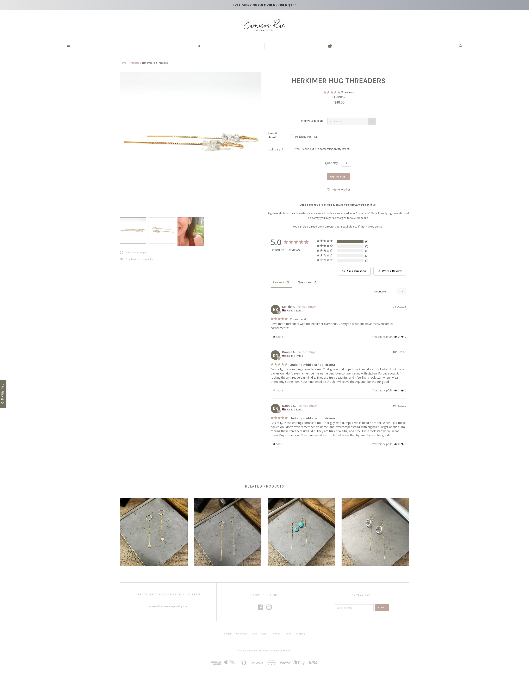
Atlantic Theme (246, 650)
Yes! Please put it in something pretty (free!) (322, 149)
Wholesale (241, 633)
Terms (288, 633)
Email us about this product (137, 259)
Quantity (331, 163)
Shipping (300, 633)
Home (123, 62)
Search (228, 633)
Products (134, 62)
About (264, 633)
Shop (254, 633)
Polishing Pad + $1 (306, 136)
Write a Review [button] (392, 271)
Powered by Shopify (280, 650)
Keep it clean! (273, 135)
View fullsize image (133, 252)
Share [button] (279, 337)
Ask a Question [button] (356, 271)
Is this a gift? (276, 149)
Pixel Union (263, 650)
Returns (276, 633)
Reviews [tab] (278, 282)
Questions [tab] (304, 282)
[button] (338, 189)
